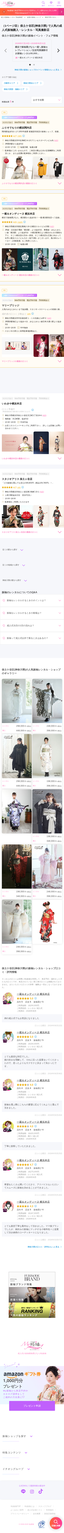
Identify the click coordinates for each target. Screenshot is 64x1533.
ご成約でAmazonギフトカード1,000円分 (18, 117)
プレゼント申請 (32, 1405)
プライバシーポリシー (19, 1514)
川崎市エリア (9, 83)
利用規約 (50, 1510)
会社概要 (36, 1514)
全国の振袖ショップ (34, 17)
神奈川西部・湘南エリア (14, 89)
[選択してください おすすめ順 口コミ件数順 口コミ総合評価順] (46, 100)
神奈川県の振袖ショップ (53, 17)
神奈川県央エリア (30, 83)
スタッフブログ (44, 1506)
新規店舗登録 (49, 1514)
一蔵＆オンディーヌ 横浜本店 (33, 994)
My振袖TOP (16, 1506)
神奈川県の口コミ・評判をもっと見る (43, 1247)
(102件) (20, 222)
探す (43, 5)
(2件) (29, 314)
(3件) (19, 487)
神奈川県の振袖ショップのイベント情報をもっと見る (37, 70)
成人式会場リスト (34, 1510)
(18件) (19, 136)
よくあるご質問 (16, 1510)
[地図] (56, 140)
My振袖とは (29, 1506)
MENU (59, 5)
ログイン (51, 5)
